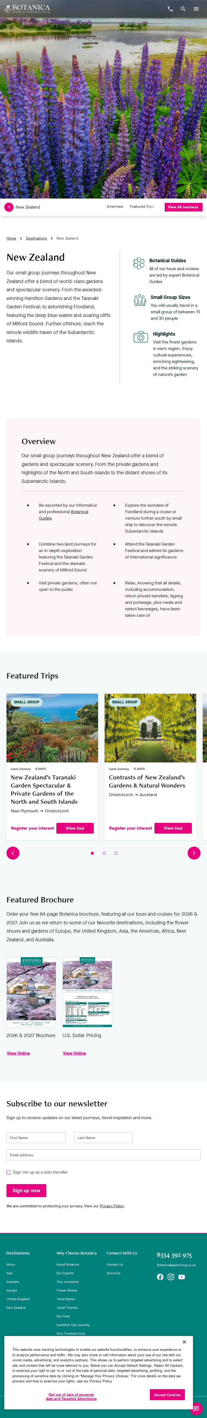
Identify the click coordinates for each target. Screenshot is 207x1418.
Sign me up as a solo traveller (40, 1172)
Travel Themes (67, 1307)
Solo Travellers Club (71, 1333)
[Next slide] (194, 853)
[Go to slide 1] (92, 853)
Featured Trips (142, 206)
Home (11, 238)
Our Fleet (63, 1316)
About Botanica (68, 1264)
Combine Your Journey (73, 1325)
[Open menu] (196, 9)
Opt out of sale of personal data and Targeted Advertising (71, 1396)
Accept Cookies (167, 1394)
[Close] (184, 1342)
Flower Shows (67, 1290)
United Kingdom (18, 1299)
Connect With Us (122, 1253)
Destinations (36, 238)
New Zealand (15, 1307)
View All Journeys (183, 207)
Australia (12, 1282)
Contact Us (115, 1264)
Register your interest (32, 828)
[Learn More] (160, 1277)
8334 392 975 (174, 1254)
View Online (31, 992)
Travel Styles (66, 1299)
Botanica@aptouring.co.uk (176, 1265)
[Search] (183, 9)
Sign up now (26, 1191)
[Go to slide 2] (104, 853)
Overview (115, 206)
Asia (9, 1273)
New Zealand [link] (67, 238)
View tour (75, 828)
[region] (98, 1372)
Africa (10, 1264)
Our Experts (65, 1273)
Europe (11, 1290)
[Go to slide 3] (116, 853)
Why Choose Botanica (77, 1253)
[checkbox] (8, 1172)
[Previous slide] (12, 853)
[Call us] (170, 9)
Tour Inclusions (68, 1282)
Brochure (113, 1273)
